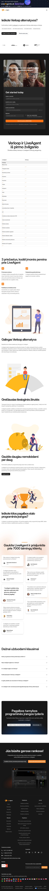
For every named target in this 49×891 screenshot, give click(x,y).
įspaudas (40, 814)
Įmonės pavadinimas (10, 107)
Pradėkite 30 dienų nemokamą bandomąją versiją (19, 724)
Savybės (9, 809)
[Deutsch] (11, 879)
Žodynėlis (9, 823)
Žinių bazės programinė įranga (24, 821)
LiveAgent (15, 25)
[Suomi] (23, 879)
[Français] (25, 879)
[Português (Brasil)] (2, 881)
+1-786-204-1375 (7, 855)
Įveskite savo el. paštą (10, 102)
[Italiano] (32, 879)
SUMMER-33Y (20, 6)
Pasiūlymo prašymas (24, 814)
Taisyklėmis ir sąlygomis (24, 124)
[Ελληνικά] (14, 879)
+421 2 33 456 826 (7, 850)
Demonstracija (36, 724)
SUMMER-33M (7, 6)
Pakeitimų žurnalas (24, 811)
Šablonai (8, 829)
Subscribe (44, 867)
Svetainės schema (19, 888)
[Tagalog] (16, 881)
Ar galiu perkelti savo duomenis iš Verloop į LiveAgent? (15, 680)
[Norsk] (43, 879)
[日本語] (34, 879)
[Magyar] (30, 879)
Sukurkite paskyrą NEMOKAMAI (25, 120)
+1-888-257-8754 (7, 853)
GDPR (45, 886)
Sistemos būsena (24, 808)
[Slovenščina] (11, 881)
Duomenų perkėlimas (24, 806)
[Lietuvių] (37, 879)
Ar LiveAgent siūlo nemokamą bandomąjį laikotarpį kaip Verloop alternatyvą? (20, 686)
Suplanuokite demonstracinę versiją (37, 761)
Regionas (8, 113)
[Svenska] (14, 881)
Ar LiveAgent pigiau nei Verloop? (9, 668)
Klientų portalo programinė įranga (24, 840)
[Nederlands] (41, 879)
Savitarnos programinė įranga (24, 830)
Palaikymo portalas (24, 803)
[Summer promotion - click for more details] (24, 4)
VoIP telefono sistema (24, 828)
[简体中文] (20, 881)
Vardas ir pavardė (9, 96)
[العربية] (2, 879)
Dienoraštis (8, 821)
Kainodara (9, 806)
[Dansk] (9, 879)
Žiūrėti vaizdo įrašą (23, 33)
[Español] (18, 879)
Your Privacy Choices (41, 888)
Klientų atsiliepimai (40, 808)
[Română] (4, 881)
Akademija (9, 826)
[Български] (4, 879)
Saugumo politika (28, 886)
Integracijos (8, 812)
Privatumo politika (33, 124)
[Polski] (46, 879)
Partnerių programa (40, 811)
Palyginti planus (5, 474)
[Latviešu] (39, 879)
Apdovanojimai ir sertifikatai (40, 806)
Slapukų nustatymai (29, 888)
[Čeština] (7, 879)
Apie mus (40, 803)
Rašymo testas (9, 831)
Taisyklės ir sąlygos (19, 886)
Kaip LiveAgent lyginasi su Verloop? (10, 662)
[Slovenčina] (9, 881)
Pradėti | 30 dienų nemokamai (9, 33)
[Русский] (7, 881)
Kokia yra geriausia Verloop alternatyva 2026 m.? (13, 656)
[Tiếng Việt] (18, 881)
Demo (8, 804)
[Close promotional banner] (47, 1)
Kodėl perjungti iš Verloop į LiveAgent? (11, 674)
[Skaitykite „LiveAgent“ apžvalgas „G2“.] (5, 865)
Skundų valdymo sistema (24, 837)
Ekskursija (9, 814)
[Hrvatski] (27, 879)
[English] (16, 879)
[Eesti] (20, 879)
